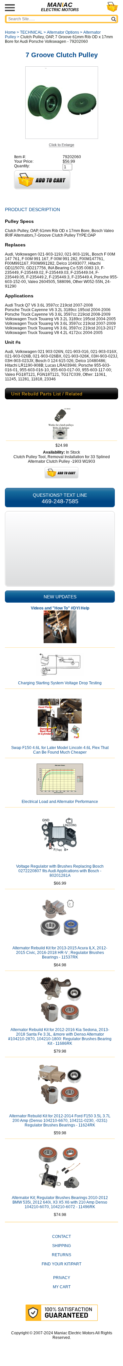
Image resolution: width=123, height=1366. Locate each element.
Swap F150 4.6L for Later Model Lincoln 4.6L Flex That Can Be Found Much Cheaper (60, 750)
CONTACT (61, 1236)
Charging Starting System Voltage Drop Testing (60, 683)
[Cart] (112, 7)
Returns (61, 1255)
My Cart (62, 1287)
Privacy (61, 1277)
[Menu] (10, 7)
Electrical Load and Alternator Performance (60, 801)
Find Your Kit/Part (61, 1264)
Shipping (61, 1245)
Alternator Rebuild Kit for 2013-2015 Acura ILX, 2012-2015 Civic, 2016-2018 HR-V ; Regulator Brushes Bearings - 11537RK (59, 952)
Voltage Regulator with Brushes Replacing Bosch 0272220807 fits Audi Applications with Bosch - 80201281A (60, 871)
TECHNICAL (31, 32)
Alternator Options (63, 32)
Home (10, 32)
